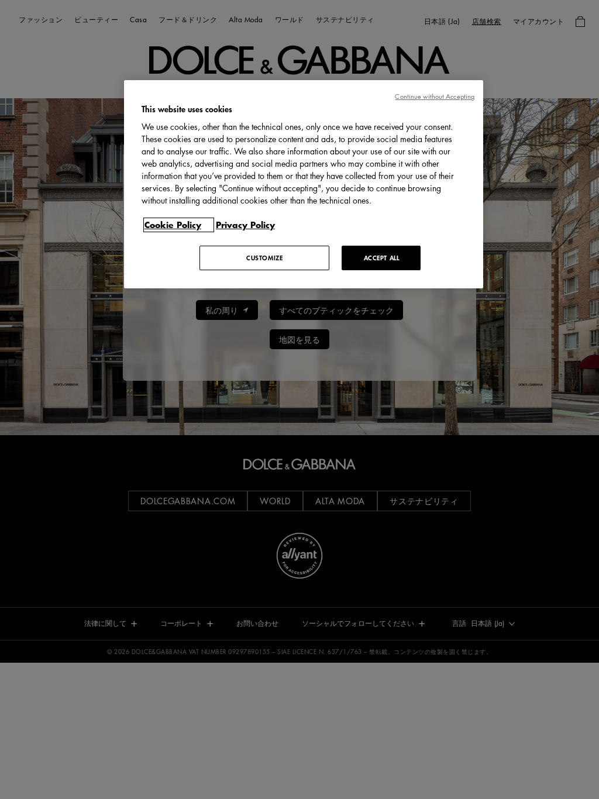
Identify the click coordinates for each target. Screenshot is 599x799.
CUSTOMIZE (264, 258)
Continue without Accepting (434, 96)
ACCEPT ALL (382, 258)
